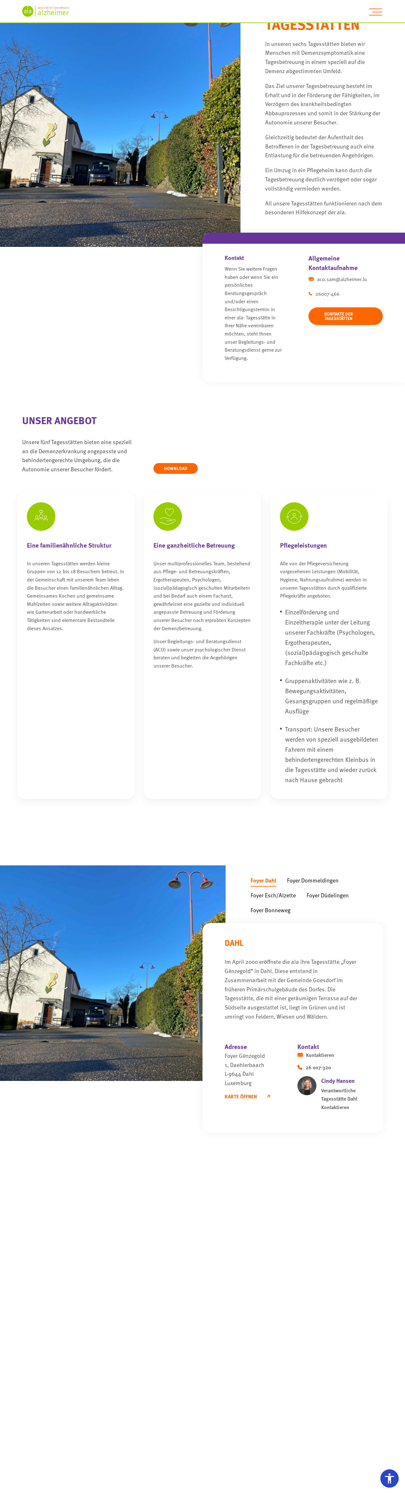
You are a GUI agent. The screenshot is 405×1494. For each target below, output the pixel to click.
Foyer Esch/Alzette (273, 895)
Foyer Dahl (263, 880)
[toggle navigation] (375, 12)
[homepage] (49, 11)
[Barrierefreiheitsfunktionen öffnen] (389, 1478)
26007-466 (327, 294)
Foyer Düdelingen (328, 895)
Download (175, 468)
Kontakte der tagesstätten (338, 316)
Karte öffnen (241, 1096)
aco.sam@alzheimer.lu (342, 279)
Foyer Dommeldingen (313, 880)
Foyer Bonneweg (270, 910)
